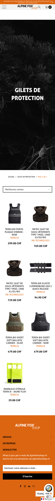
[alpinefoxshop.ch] (27, 7)
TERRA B (14, 237)
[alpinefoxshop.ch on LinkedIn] (29, 486)
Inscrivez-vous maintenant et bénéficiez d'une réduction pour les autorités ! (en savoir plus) (27, 2)
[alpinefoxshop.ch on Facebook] (20, 486)
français (42, 493)
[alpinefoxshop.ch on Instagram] (25, 486)
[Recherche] (39, 7)
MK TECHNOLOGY (41, 240)
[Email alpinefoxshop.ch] (33, 486)
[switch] (48, 496)
